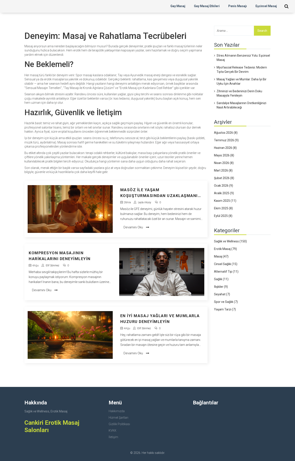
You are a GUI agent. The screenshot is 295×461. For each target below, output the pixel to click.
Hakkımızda (117, 411)
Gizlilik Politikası (119, 424)
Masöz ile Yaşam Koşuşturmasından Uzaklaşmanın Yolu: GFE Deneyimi (160, 193)
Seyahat (222, 294)
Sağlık (221, 279)
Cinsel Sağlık (225, 264)
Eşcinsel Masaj (266, 6)
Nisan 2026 (224, 163)
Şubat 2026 (224, 178)
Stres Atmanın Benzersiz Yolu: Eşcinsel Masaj (243, 58)
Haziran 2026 (225, 147)
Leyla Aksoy (144, 202)
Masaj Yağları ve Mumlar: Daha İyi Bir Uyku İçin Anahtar (241, 81)
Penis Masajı (237, 6)
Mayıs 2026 (224, 155)
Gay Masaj (177, 6)
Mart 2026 (223, 170)
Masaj (221, 256)
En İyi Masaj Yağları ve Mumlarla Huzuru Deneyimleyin (160, 318)
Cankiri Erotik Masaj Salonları (51, 426)
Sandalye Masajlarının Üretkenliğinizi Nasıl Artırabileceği (241, 105)
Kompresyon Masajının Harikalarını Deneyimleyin (60, 256)
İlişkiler (221, 286)
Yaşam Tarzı (225, 309)
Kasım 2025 (225, 200)
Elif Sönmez (52, 265)
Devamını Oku (134, 227)
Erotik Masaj (225, 249)
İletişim (113, 437)
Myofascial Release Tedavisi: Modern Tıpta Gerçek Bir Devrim (242, 69)
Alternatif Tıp (226, 271)
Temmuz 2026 (226, 140)
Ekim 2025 (223, 208)
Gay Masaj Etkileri (207, 6)
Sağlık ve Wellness (230, 241)
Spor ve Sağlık (226, 302)
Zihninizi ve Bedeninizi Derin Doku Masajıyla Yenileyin (239, 93)
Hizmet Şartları (118, 417)
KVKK (112, 430)
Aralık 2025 (224, 193)
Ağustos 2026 (226, 132)
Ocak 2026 (223, 185)
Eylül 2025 (223, 216)
